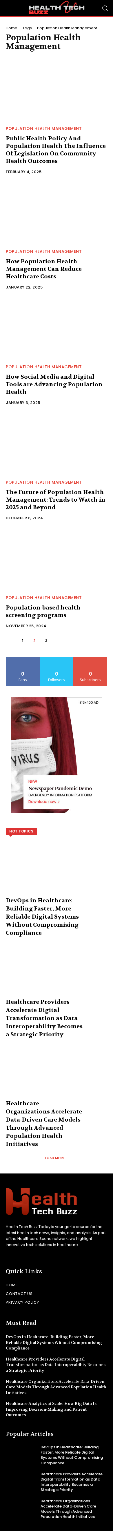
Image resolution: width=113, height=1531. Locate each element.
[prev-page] (10, 640)
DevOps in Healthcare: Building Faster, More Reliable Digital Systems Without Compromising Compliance (42, 917)
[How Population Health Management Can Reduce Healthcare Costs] (56, 213)
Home (11, 28)
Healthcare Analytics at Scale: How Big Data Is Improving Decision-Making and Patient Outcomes (51, 1409)
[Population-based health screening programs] (56, 559)
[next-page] (58, 640)
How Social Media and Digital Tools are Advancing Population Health (54, 384)
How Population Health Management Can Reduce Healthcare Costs (44, 269)
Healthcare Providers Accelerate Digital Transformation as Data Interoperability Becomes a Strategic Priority (44, 1018)
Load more (55, 1157)
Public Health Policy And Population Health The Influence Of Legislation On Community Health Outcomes (56, 150)
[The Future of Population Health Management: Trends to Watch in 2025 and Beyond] (56, 443)
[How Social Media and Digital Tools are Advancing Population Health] (56, 328)
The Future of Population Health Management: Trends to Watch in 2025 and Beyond (55, 500)
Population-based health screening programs (43, 611)
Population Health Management (44, 128)
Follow (56, 659)
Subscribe (90, 659)
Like (22, 659)
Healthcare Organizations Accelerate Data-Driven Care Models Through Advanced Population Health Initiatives (56, 1387)
